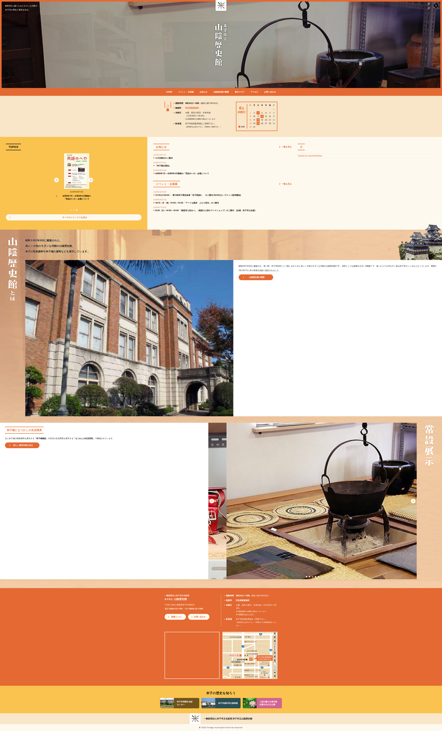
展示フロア (240, 92)
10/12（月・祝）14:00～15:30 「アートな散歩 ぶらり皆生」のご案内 (187, 203)
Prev (56, 179)
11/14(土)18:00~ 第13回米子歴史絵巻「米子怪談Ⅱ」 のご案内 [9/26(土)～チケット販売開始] (198, 195)
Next (91, 179)
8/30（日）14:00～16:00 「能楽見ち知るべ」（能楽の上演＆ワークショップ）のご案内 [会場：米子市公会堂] (205, 210)
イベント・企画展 (186, 92)
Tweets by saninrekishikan (310, 155)
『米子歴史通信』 (163, 166)
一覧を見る (286, 147)
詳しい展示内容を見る (23, 445)
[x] (436, 5)
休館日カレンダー (246, 614)
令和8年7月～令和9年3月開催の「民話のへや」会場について (182, 173)
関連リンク (176, 617)
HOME (169, 92)
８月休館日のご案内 (164, 158)
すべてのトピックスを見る (74, 217)
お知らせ (203, 92)
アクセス (254, 92)
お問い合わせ (270, 92)
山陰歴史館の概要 (221, 92)
